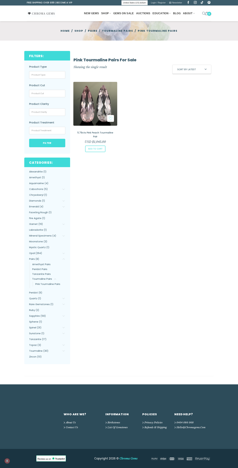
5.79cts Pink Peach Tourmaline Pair (95, 134)
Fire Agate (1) (37, 218)
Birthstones (114, 422)
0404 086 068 (185, 422)
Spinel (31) (35, 327)
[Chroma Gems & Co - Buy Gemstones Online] (43, 13)
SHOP (105, 13)
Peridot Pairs (39, 269)
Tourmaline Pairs (117, 31)
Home (65, 31)
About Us (71, 422)
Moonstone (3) (38, 241)
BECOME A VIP (64, 2)
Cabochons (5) (38, 189)
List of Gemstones (118, 427)
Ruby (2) (34, 310)
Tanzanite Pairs (41, 274)
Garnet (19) (36, 224)
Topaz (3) (35, 345)
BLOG (177, 13)
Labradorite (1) (38, 229)
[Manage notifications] (7, 460)
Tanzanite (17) (37, 339)
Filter (47, 143)
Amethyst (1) (37, 177)
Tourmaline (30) (38, 350)
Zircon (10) (35, 356)
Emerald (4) (36, 206)
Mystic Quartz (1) (39, 247)
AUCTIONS (143, 13)
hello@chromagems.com (190, 427)
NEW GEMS (91, 13)
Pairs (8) (34, 259)
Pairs (92, 31)
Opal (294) (35, 253)
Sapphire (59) (37, 316)
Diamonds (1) (37, 200)
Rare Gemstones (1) (41, 304)
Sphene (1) (35, 321)
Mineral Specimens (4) (42, 235)
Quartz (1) (35, 298)
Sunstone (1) (36, 333)
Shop (78, 31)
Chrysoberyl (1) (38, 195)
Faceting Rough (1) (40, 212)
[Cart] (206, 13)
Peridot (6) (35, 292)
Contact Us (72, 427)
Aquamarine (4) (38, 183)
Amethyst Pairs (41, 264)
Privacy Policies (153, 422)
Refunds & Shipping (155, 427)
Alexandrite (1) (37, 171)
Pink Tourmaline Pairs (47, 284)
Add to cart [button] (95, 148)
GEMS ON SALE (123, 13)
